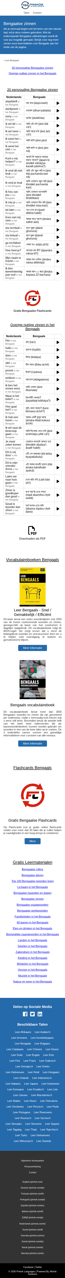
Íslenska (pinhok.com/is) (32, 1253)
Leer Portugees (21, 1112)
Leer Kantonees (50, 1083)
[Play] (58, 103)
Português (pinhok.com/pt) (32, 1199)
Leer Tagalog (14, 1129)
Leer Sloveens (33, 1123)
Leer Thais (31, 1129)
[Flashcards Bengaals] (33, 813)
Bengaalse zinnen (32, 898)
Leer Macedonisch (41, 1095)
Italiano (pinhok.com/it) (32, 1211)
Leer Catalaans (15, 1049)
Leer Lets (52, 1089)
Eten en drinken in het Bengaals (32, 928)
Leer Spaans (52, 1123)
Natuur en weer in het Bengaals (32, 981)
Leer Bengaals (12, 60)
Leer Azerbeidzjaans (42, 1037)
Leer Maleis (13, 1100)
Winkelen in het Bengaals (32, 963)
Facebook (28, 1267)
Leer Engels (33, 1054)
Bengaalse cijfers (32, 869)
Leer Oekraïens (49, 1100)
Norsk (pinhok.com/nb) (32, 1247)
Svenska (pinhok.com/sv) (32, 1235)
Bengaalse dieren (33, 875)
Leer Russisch (23, 1118)
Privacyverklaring (32, 1166)
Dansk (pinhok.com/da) (33, 1241)
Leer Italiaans (13, 1083)
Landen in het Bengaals (32, 940)
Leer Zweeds (43, 1140)
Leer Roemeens (43, 1112)
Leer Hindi (33, 1072)
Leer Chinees (34, 1049)
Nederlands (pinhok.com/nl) (32, 1224)
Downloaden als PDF (32, 538)
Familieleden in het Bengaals (33, 916)
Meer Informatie (32, 647)
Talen (26, 12)
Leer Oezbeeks (15, 1106)
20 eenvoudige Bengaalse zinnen (32, 67)
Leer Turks (21, 1135)
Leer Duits (17, 1054)
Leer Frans (30, 1060)
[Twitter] (32, 1014)
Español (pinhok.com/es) (32, 1205)
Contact (37, 12)
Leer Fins (15, 1060)
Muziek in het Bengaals (32, 975)
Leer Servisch (42, 1118)
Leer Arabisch (42, 1032)
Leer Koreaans (15, 1089)
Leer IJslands (21, 1077)
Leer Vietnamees (40, 1135)
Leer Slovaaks (14, 1123)
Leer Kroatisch (35, 1089)
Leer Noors (30, 1100)
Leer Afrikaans (23, 1032)
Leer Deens (52, 1049)
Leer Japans (31, 1083)
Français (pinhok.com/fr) (32, 1193)
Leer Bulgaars (42, 1043)
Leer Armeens (19, 1037)
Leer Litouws (20, 1095)
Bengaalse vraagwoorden (32, 904)
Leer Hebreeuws (15, 1072)
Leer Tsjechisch (49, 1129)
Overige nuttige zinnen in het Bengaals (32, 73)
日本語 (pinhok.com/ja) (32, 1217)
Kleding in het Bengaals (32, 958)
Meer (32, 841)
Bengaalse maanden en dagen (32, 893)
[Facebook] (25, 1014)
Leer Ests (48, 1054)
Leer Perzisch (35, 1106)
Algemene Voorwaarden (32, 1160)
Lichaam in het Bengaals (32, 887)
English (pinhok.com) (32, 1182)
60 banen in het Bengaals (32, 922)
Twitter (38, 1267)
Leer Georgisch (24, 1066)
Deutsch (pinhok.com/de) (32, 1188)
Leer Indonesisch (42, 1077)
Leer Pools (53, 1106)
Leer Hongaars (51, 1072)
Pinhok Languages (25, 1271)
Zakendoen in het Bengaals (33, 952)
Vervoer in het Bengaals (32, 969)
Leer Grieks (43, 1066)
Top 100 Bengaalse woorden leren (32, 881)
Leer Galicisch (47, 1060)
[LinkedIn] (40, 1014)
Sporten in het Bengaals (32, 946)
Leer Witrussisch (23, 1140)
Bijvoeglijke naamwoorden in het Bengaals (32, 934)
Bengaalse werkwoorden (32, 910)
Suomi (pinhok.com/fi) (32, 1229)
